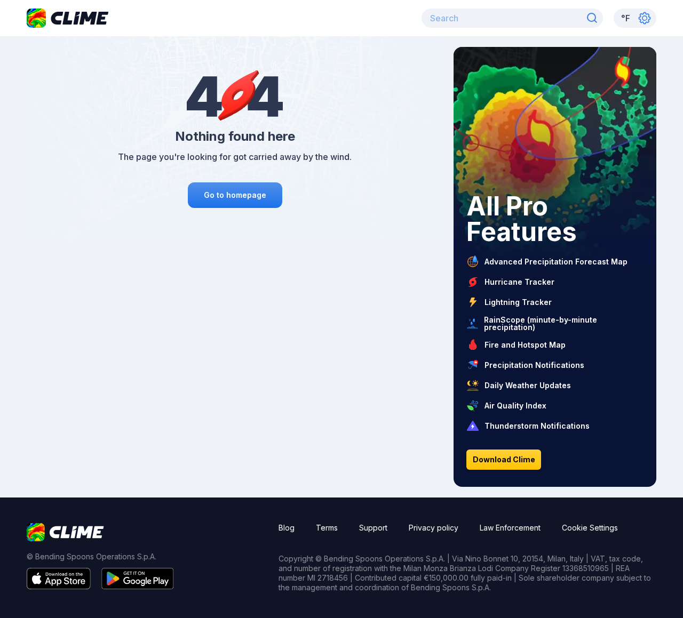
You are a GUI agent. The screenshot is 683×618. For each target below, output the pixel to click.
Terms (327, 527)
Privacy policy (433, 527)
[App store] (59, 586)
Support (373, 527)
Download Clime (504, 459)
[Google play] (137, 586)
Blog (287, 527)
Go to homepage (235, 194)
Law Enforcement (510, 527)
